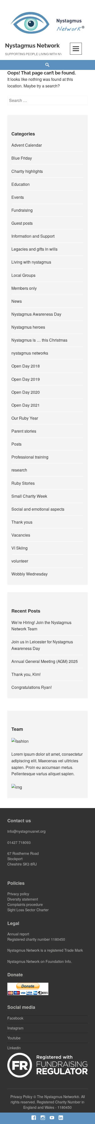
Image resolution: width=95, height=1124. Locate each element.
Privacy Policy (21, 1096)
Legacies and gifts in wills (34, 249)
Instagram (15, 1027)
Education (20, 184)
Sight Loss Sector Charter (28, 909)
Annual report (18, 933)
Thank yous (21, 522)
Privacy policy (18, 893)
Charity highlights (27, 171)
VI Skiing (19, 548)
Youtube (14, 1037)
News (16, 301)
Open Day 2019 (25, 379)
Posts (16, 444)
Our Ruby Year (24, 418)
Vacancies (20, 535)
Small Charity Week (29, 496)
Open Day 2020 (25, 392)
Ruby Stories (23, 483)
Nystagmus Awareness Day (36, 314)
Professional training (29, 457)
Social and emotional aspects (37, 509)
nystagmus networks (29, 353)
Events (17, 197)
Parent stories (23, 431)
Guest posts (22, 223)
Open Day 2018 (25, 366)
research (19, 470)
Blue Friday (21, 158)
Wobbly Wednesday (29, 574)
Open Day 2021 (25, 405)
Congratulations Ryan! (31, 687)
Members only (24, 288)
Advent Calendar (26, 145)
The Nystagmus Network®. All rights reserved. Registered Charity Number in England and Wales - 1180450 (48, 1102)
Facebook (15, 1018)
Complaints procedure (25, 904)
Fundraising (22, 210)
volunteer (19, 561)
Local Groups (23, 275)
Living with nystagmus (31, 262)
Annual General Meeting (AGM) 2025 (44, 661)
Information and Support (32, 236)
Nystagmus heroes (28, 327)
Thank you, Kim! (26, 674)
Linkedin (14, 1047)
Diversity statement (22, 899)
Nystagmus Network (32, 45)
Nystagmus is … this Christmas (39, 340)
